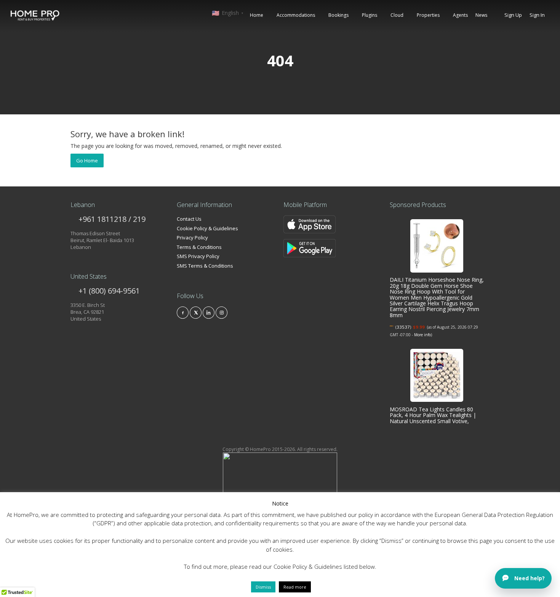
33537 (403, 327)
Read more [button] (294, 587)
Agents (460, 15)
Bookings (338, 15)
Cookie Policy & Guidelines (207, 228)
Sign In (537, 14)
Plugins (369, 15)
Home (256, 15)
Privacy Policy (192, 237)
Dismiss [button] (263, 587)
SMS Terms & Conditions (205, 265)
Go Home (87, 160)
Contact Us (189, 218)
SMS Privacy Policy (198, 256)
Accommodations (296, 15)
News (481, 15)
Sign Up (513, 14)
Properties (428, 15)
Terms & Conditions (199, 247)
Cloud (396, 15)
